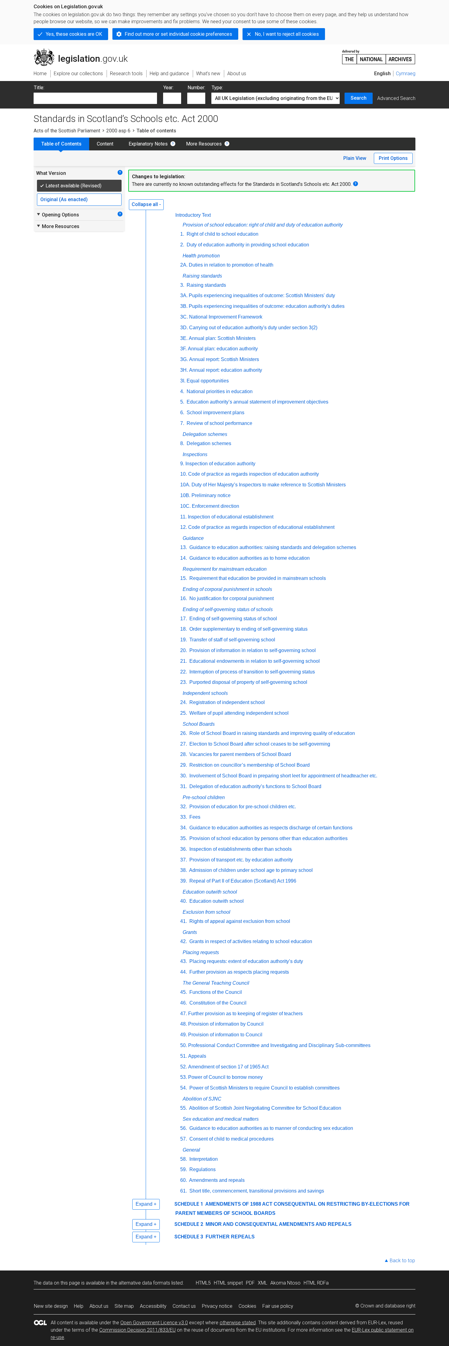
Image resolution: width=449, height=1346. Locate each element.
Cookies (247, 1306)
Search (359, 98)
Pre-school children (204, 797)
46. (183, 1002)
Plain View (354, 158)
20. (183, 650)
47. (183, 1013)
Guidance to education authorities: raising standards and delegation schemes (272, 547)
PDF (250, 1283)
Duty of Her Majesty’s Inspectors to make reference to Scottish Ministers (269, 484)
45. (183, 992)
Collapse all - (146, 204)
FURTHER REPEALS (229, 1236)
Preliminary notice (211, 495)
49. (183, 1034)
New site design (51, 1306)
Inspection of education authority (220, 463)
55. (183, 1108)
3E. (184, 338)
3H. (184, 370)
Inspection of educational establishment (230, 516)
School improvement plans (214, 412)
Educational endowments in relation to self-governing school (254, 661)
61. (183, 1190)
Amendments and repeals (216, 1180)
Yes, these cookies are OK (74, 34)
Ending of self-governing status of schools (228, 609)
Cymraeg (405, 73)
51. (183, 1056)
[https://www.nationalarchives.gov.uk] (378, 54)
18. (183, 629)
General (191, 1149)
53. (183, 1077)
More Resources (204, 144)
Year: (168, 87)
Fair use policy (277, 1306)
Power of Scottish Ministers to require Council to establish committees (264, 1087)
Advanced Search (396, 98)
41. (183, 921)
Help (78, 1306)
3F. (183, 348)
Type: (217, 87)
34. (183, 827)
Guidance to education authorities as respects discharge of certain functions (270, 827)
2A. (184, 264)
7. (182, 423)
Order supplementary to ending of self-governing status (248, 629)
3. (182, 285)
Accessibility (153, 1306)
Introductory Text (193, 215)
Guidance (193, 538)
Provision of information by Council (226, 1024)
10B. (185, 495)
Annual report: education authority (225, 370)
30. (183, 775)
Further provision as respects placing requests (238, 972)
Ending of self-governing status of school (232, 618)
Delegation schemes (205, 434)
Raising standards (202, 275)
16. (183, 598)
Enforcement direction (215, 506)
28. (183, 754)
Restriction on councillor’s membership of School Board (249, 765)
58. (183, 1159)
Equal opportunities (208, 380)
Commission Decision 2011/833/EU (137, 1330)
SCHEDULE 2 (188, 1224)
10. (183, 474)
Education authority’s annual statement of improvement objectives (256, 401)
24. (183, 702)
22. (183, 671)
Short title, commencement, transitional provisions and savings (256, 1190)
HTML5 (203, 1283)
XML (262, 1283)
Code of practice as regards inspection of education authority (253, 474)
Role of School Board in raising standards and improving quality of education (271, 733)
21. (183, 661)
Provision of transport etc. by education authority (240, 859)
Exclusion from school (206, 912)
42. (183, 941)
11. (183, 516)
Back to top (402, 1260)
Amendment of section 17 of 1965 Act (228, 1066)
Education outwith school (210, 891)
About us (98, 1306)
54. (183, 1087)
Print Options (393, 158)
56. (183, 1128)
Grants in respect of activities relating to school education (250, 941)
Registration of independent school (226, 702)
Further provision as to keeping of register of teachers (245, 1013)
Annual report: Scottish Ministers (224, 359)
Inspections (195, 454)
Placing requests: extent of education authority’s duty (245, 961)
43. (183, 961)
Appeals (197, 1056)
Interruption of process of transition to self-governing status (251, 671)
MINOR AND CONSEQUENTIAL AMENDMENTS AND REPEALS (278, 1224)
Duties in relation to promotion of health (231, 264)
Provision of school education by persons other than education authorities (268, 838)
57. (183, 1138)
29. (183, 765)
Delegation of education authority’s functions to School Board (254, 786)
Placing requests (201, 952)
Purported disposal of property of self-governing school (247, 682)
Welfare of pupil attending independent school (238, 713)
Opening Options (57, 215)
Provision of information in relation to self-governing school (252, 650)
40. (183, 901)
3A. (184, 295)
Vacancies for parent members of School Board (239, 754)
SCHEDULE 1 (188, 1204)
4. (182, 391)
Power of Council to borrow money (225, 1077)
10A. (185, 484)
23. (183, 682)
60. (183, 1180)
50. (183, 1045)
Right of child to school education (221, 234)
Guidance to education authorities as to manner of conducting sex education (270, 1128)
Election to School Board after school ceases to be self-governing (259, 744)
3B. (184, 306)
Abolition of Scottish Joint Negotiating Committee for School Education (264, 1108)
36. (183, 849)
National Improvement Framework (225, 316)
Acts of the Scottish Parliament (67, 131)
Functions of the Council (215, 992)
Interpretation (203, 1159)
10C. (185, 506)
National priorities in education (219, 391)
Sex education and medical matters (221, 1119)
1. (182, 234)
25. (183, 713)
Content (105, 144)
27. (183, 744)
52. (183, 1066)
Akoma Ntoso (285, 1283)
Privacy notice (217, 1306)
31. (183, 786)
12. (183, 527)
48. (183, 1024)
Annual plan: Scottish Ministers (222, 338)
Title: (39, 87)
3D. (184, 327)
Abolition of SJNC (202, 1098)
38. (183, 870)
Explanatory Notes (148, 144)
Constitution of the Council (217, 1002)
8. (182, 443)
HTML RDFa (316, 1283)
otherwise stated (238, 1323)
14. (183, 558)
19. (183, 639)
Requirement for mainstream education (225, 569)
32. (183, 806)
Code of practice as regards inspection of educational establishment (261, 527)
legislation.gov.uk (84, 51)
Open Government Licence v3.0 (154, 1323)
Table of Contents (61, 144)
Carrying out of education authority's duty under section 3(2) (253, 327)
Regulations (202, 1169)
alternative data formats (144, 1283)
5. (182, 401)
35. (183, 838)
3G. (184, 359)
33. (183, 817)
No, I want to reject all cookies (287, 34)
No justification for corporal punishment (231, 598)
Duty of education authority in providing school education (247, 244)
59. (183, 1169)
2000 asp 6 (118, 131)
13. (183, 547)
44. (183, 972)
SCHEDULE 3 (188, 1237)
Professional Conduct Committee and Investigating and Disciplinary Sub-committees (279, 1045)
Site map (124, 1306)
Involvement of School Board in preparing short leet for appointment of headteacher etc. (282, 775)
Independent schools (205, 693)
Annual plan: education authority (223, 348)
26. (183, 733)
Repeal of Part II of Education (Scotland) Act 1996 (242, 880)
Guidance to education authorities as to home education (249, 558)
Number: (196, 87)
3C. (184, 316)
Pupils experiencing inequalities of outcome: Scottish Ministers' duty (262, 295)
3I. (182, 380)
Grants (190, 932)
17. (183, 618)
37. (183, 859)
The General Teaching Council (216, 983)
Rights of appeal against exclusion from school (239, 921)
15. (183, 578)
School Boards (199, 724)
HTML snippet (228, 1283)
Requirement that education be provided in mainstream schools (257, 578)
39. (183, 880)
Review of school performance (218, 423)
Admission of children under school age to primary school (250, 870)
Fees (194, 817)
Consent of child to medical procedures (231, 1138)
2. (182, 244)
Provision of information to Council (225, 1034)
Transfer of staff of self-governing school (231, 639)
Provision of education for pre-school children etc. (242, 806)
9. (182, 463)
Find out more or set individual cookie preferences (178, 34)
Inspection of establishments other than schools (240, 849)
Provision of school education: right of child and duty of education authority (263, 224)
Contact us (184, 1306)
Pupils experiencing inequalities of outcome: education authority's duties (267, 306)
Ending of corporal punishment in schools (227, 589)
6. (182, 412)
